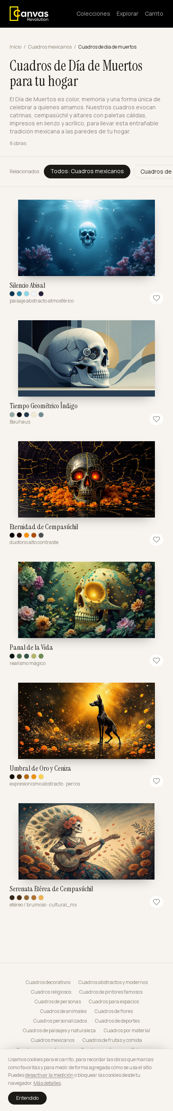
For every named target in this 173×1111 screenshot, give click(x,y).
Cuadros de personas (58, 1001)
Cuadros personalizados (60, 1021)
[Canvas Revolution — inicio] (29, 13)
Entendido (27, 1098)
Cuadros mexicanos (50, 47)
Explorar (127, 13)
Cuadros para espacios (114, 1001)
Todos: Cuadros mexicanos (87, 171)
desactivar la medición (49, 1075)
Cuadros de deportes (117, 1021)
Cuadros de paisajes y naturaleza (59, 1030)
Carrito (154, 13)
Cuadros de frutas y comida (112, 1040)
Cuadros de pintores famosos (110, 992)
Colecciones (93, 13)
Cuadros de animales (63, 1011)
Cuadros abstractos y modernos (113, 982)
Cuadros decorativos (48, 982)
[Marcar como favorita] (156, 298)
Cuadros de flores (114, 1011)
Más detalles (47, 1083)
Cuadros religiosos (51, 992)
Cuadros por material (127, 1030)
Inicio (15, 47)
